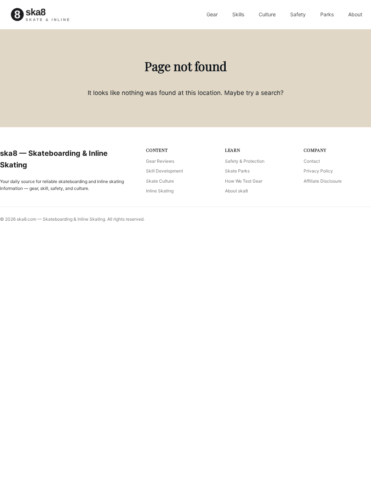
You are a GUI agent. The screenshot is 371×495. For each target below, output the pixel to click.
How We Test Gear (243, 181)
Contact (312, 161)
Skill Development (164, 171)
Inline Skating (160, 191)
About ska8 (236, 191)
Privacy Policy (318, 171)
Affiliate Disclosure (323, 181)
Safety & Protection (244, 161)
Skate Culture (160, 181)
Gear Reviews (160, 161)
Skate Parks (237, 171)
